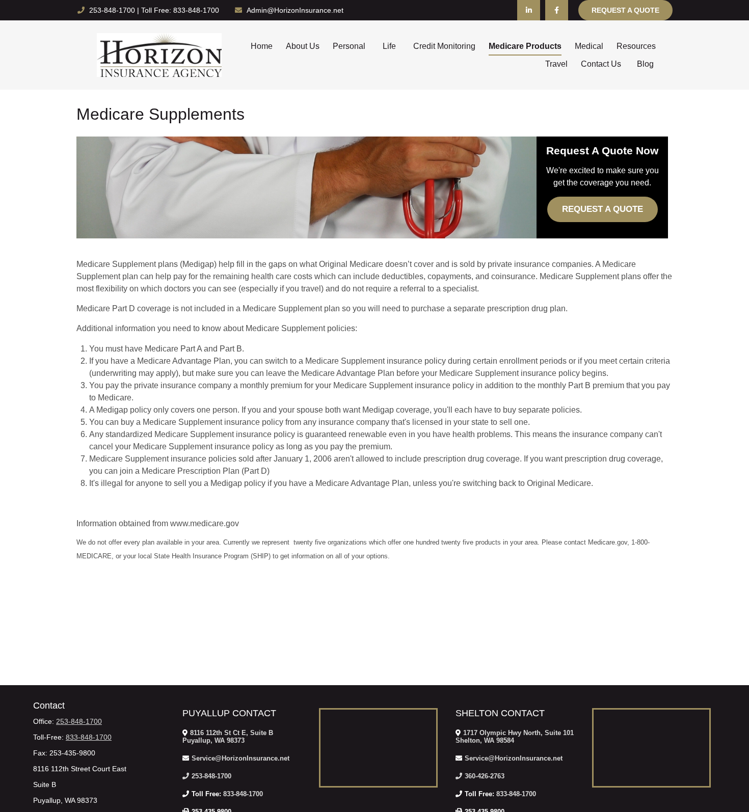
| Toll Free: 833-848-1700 (178, 10)
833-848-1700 (89, 737)
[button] (262, 46)
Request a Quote (625, 10)
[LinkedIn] (528, 10)
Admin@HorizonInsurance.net (295, 10)
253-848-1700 (113, 10)
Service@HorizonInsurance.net (240, 758)
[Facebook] (556, 10)
